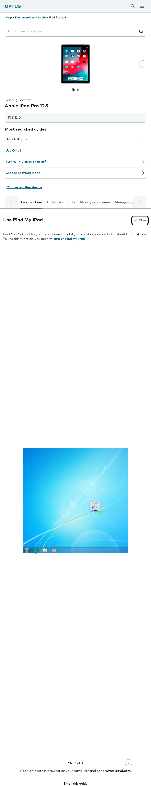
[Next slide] (142, 64)
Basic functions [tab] (31, 202)
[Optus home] (13, 6)
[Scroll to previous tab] (11, 202)
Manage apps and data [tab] (132, 202)
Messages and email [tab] (95, 202)
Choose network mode (23, 173)
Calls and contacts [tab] (61, 202)
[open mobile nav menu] (141, 6)
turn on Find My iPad (69, 238)
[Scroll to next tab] (139, 202)
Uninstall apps (16, 139)
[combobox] (71, 32)
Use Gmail (13, 150)
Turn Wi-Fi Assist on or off (26, 161)
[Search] (132, 6)
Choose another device (24, 187)
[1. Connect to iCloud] (75, 500)
